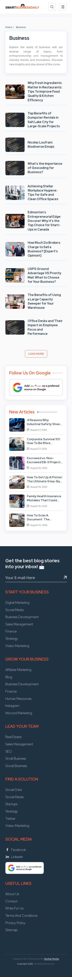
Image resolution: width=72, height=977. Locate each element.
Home (8, 27)
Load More (36, 353)
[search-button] (52, 7)
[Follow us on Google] (36, 387)
